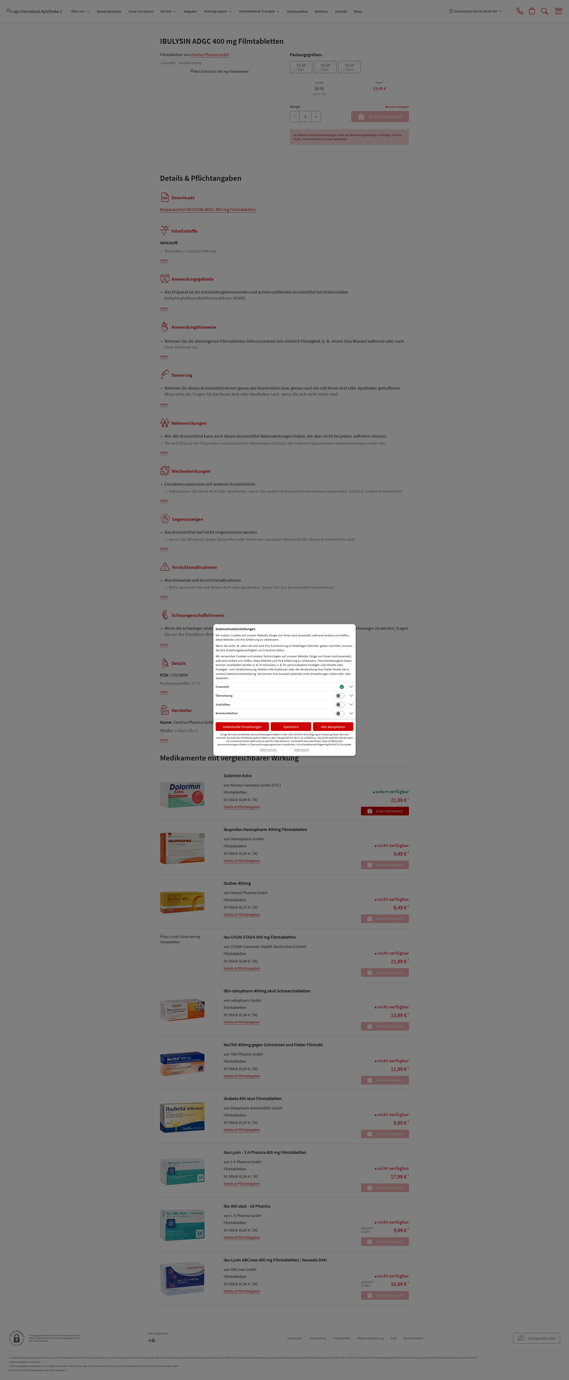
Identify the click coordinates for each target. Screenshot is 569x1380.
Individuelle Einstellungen (242, 726)
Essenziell (222, 687)
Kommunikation (227, 713)
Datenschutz (268, 750)
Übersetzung (224, 696)
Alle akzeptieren (333, 726)
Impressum (301, 750)
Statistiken (223, 704)
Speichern (291, 726)
